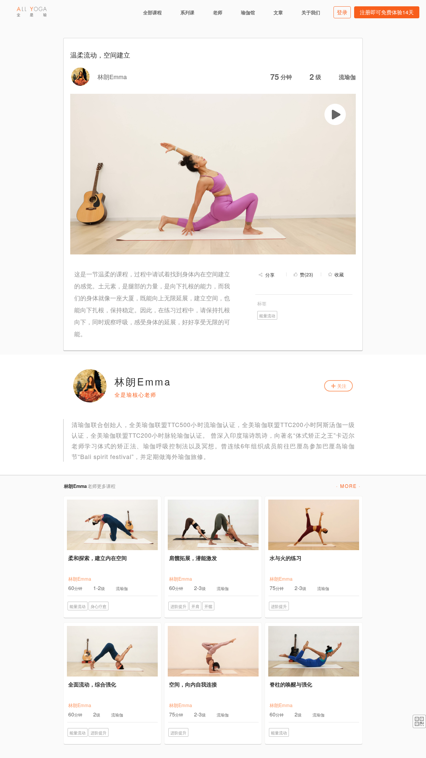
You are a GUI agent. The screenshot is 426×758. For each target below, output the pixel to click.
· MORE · (348, 486)
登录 (342, 12)
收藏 (339, 274)
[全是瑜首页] (32, 12)
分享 (270, 274)
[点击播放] (335, 114)
